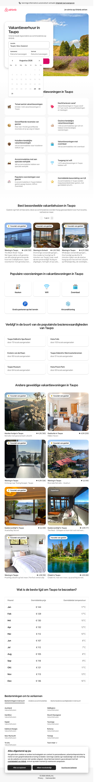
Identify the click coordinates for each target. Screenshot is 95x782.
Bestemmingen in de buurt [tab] (15, 701)
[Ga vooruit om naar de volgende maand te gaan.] (39, 60)
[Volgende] (52, 218)
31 (12, 94)
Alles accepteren (19, 768)
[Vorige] (41, 218)
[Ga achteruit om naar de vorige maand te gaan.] (12, 60)
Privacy (40, 778)
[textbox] (18, 54)
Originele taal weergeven (65, 3)
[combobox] (29, 46)
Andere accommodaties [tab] (37, 701)
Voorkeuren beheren (69, 768)
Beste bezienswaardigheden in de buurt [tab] (66, 701)
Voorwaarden (50, 778)
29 (35, 89)
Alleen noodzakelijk (44, 768)
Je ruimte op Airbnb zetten (75, 9)
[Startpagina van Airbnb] (10, 9)
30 (39, 89)
